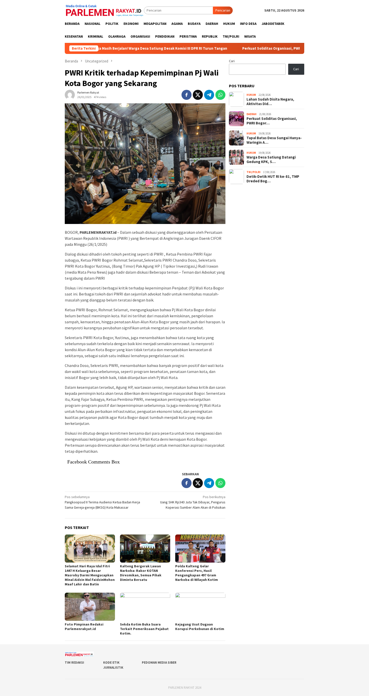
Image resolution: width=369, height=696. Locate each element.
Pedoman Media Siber (159, 662)
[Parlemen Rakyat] (104, 10)
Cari (232, 61)
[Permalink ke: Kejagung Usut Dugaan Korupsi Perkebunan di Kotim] (200, 607)
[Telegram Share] (209, 95)
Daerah (252, 114)
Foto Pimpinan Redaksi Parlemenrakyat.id (84, 626)
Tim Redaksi (74, 662)
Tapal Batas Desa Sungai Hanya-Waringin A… (274, 139)
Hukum (251, 95)
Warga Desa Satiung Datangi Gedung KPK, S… (271, 159)
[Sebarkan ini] (186, 95)
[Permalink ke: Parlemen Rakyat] (70, 94)
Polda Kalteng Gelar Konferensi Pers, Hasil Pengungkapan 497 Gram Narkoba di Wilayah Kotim (196, 573)
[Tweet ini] (198, 95)
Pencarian (222, 10)
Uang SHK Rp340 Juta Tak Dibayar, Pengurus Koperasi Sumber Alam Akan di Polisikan (192, 502)
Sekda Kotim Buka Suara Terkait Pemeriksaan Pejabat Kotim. (144, 629)
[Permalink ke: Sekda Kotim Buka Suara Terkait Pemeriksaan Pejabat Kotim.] (145, 607)
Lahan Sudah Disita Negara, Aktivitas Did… (270, 101)
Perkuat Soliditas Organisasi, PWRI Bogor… (272, 120)
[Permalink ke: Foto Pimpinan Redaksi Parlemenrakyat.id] (90, 607)
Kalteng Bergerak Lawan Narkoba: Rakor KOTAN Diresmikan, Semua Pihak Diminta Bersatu (140, 573)
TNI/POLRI (254, 172)
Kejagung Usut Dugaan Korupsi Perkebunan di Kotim (199, 626)
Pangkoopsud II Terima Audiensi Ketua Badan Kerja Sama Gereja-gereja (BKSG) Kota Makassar (102, 502)
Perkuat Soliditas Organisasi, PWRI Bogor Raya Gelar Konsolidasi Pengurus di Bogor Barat (289, 48)
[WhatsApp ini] (220, 95)
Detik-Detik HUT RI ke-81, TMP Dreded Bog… (273, 178)
